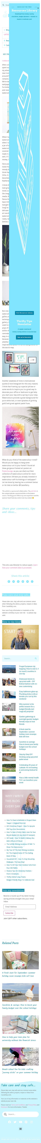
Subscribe (9, 913)
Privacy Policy (32, 1105)
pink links (33, 491)
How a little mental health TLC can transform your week (29, 780)
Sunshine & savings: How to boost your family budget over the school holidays (19, 1007)
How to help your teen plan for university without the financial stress (19, 1039)
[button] (20, 1129)
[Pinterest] (26, 1122)
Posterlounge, (7, 471)
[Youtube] (20, 1122)
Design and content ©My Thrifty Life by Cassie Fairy (20, 1139)
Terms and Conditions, (18, 1105)
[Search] (36, 658)
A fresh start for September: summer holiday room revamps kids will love (18, 974)
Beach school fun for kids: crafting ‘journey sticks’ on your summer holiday (20, 1071)
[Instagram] (31, 1122)
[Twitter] (15, 1122)
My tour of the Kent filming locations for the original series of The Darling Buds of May (20, 853)
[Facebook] (9, 1122)
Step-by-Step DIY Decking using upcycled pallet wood (28, 756)
